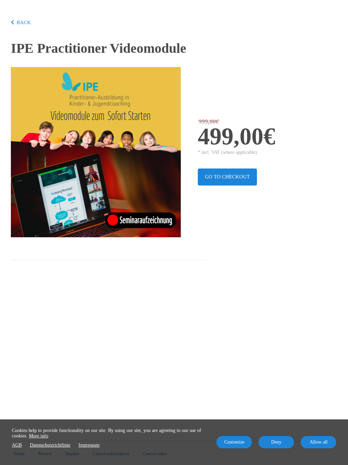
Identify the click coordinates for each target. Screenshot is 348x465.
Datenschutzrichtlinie (50, 445)
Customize (234, 442)
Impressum (89, 445)
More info (38, 435)
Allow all (319, 442)
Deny (276, 442)
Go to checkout (227, 176)
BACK (24, 22)
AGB (17, 445)
